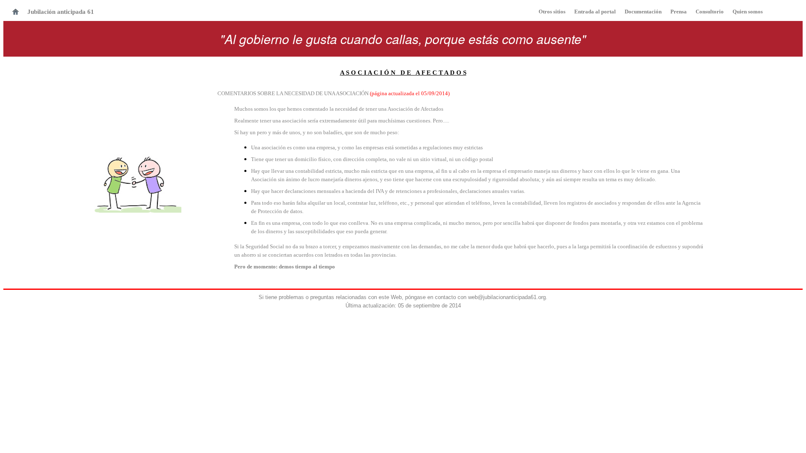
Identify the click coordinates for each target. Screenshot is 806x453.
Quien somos (748, 11)
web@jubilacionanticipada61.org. (507, 297)
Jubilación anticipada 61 (60, 11)
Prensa (678, 11)
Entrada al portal (595, 11)
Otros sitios (552, 11)
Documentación (643, 11)
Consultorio (709, 11)
